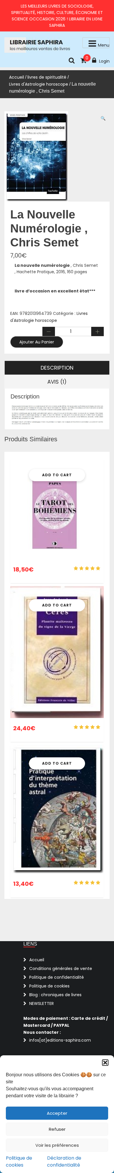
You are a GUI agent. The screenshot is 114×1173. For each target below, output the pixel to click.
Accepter (57, 1113)
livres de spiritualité (46, 77)
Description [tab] (57, 367)
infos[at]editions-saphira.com (60, 1040)
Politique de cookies (19, 1161)
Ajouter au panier (36, 342)
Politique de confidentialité (56, 977)
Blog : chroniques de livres (55, 995)
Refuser (57, 1129)
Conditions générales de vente (60, 968)
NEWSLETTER (41, 1003)
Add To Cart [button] (57, 763)
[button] (105, 1063)
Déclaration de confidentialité (64, 1161)
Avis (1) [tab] (57, 381)
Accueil (16, 77)
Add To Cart (57, 474)
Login (104, 61)
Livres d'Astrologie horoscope (38, 84)
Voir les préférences (57, 1145)
